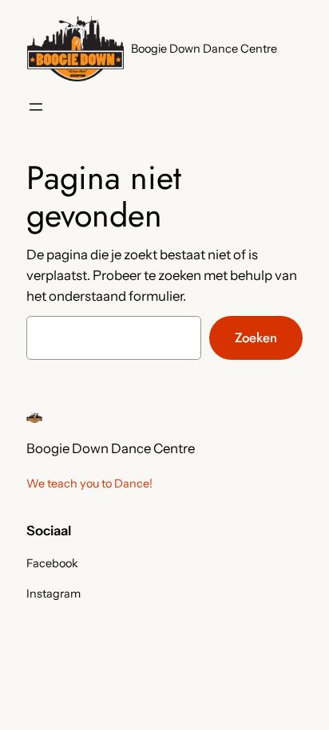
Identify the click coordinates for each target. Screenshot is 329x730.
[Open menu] (36, 106)
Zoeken (256, 337)
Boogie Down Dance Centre (204, 48)
